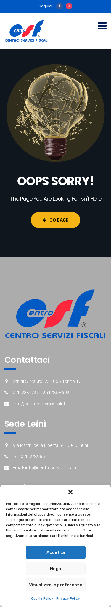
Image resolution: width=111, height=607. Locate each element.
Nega (55, 568)
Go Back (58, 220)
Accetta (55, 552)
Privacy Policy (68, 598)
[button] (70, 492)
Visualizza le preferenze (55, 585)
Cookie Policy (42, 598)
